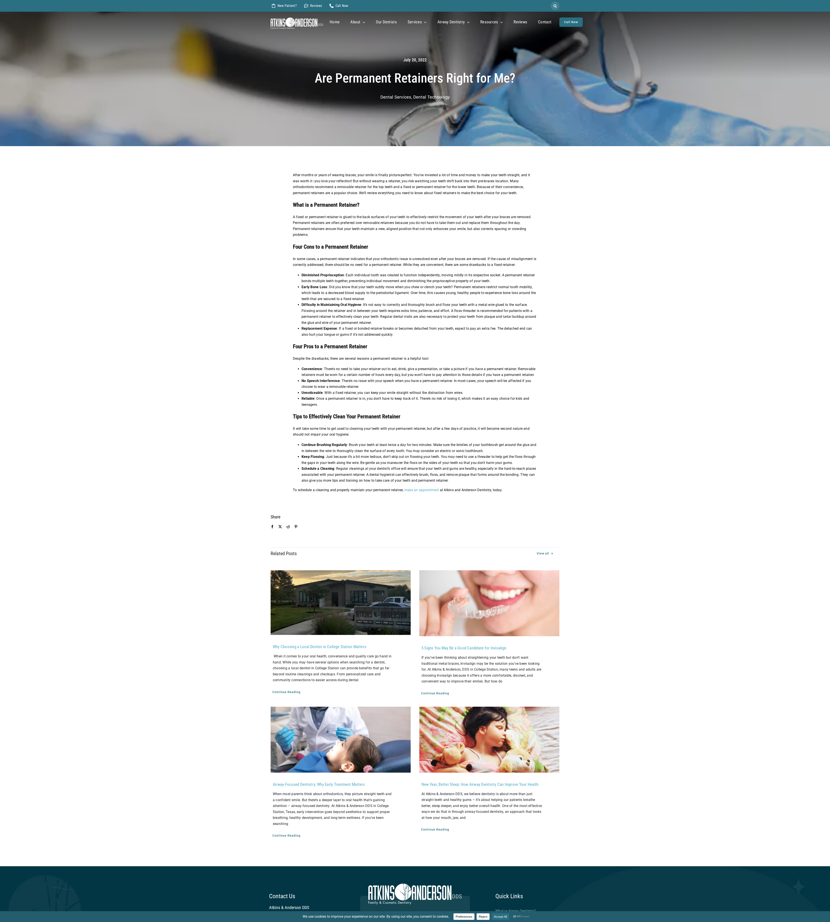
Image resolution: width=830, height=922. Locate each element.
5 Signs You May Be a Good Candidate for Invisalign (463, 648)
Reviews (316, 6)
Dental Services (395, 97)
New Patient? (287, 6)
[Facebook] (272, 527)
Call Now (341, 6)
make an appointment (421, 490)
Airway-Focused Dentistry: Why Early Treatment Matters (319, 784)
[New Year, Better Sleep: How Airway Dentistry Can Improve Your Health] (489, 740)
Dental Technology (431, 97)
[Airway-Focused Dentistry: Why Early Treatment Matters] (341, 740)
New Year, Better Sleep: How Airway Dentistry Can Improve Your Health (479, 784)
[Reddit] (288, 527)
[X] (280, 527)
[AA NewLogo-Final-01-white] (297, 19)
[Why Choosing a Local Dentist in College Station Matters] (341, 602)
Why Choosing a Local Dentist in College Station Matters (320, 646)
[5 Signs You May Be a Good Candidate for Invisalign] (489, 603)
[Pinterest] (296, 527)
